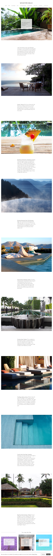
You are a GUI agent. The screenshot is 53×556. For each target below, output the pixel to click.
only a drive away (24, 543)
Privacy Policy (34, 554)
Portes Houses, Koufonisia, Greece (24, 279)
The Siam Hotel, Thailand (22, 339)
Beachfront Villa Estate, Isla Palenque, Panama (26, 159)
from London (6, 544)
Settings (43, 554)
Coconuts (41, 543)
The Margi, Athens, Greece (22, 397)
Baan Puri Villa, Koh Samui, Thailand (24, 514)
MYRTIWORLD (26, 3)
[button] (26, 79)
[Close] (51, 554)
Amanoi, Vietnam (20, 104)
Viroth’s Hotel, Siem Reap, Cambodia (24, 454)
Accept (48, 554)
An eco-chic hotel (24, 542)
